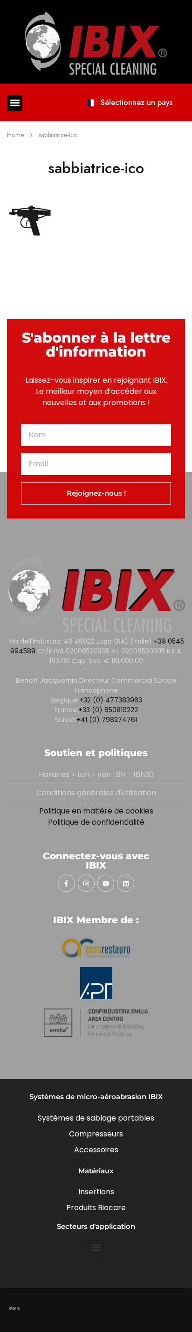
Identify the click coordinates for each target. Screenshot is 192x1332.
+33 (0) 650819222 (108, 710)
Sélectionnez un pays (136, 102)
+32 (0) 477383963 (110, 700)
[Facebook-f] (66, 883)
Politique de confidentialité (96, 822)
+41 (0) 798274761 (106, 719)
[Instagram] (86, 883)
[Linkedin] (125, 883)
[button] (14, 103)
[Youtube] (105, 883)
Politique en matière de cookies (96, 811)
